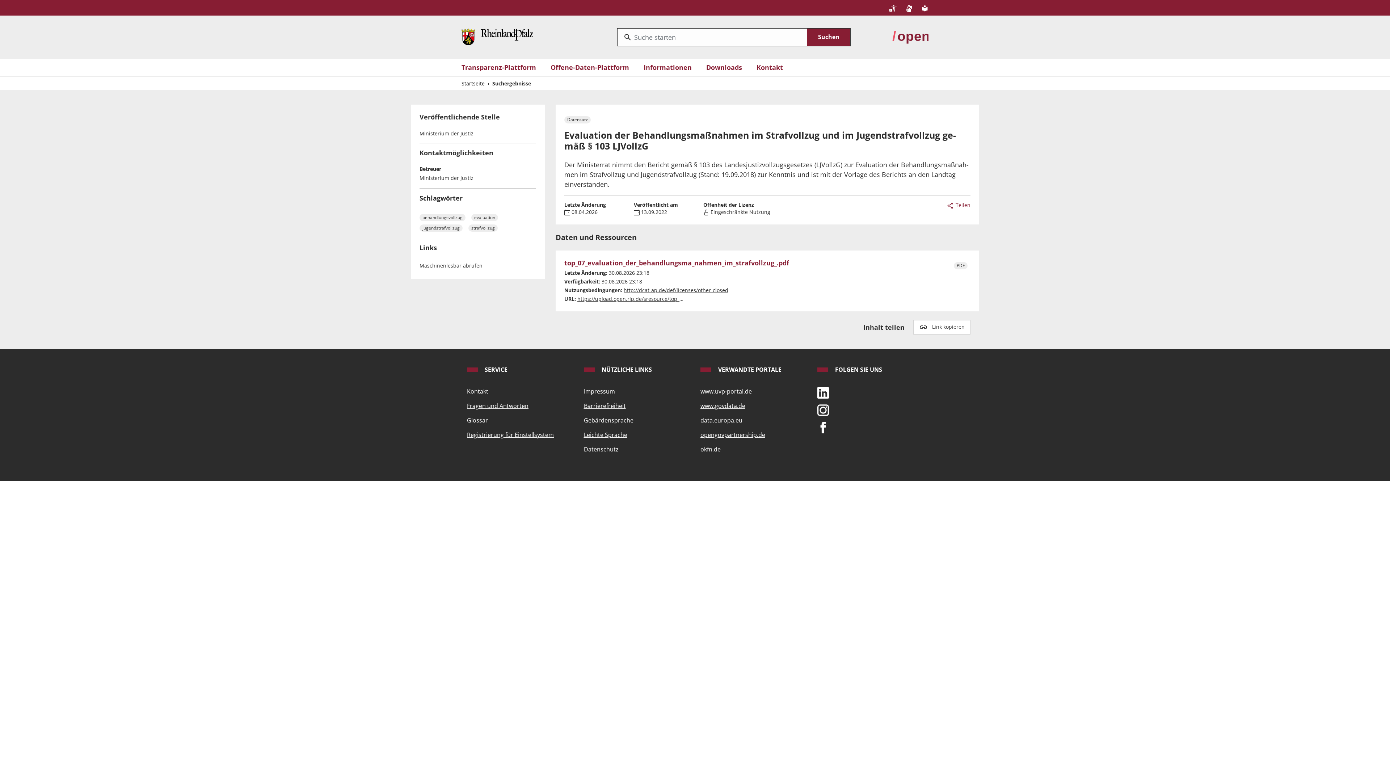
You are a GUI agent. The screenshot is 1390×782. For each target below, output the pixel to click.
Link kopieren (948, 326)
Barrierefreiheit (605, 406)
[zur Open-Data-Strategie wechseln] (910, 36)
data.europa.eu (721, 420)
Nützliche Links (626, 370)
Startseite (473, 83)
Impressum (599, 391)
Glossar (477, 420)
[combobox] (712, 37)
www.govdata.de (722, 406)
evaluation (484, 217)
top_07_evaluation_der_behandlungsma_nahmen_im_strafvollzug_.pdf (676, 263)
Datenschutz (601, 449)
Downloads (724, 67)
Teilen (962, 205)
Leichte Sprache (605, 435)
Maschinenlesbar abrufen (451, 265)
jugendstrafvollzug (441, 228)
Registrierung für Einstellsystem (510, 435)
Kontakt (770, 67)
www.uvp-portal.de (726, 391)
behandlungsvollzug (442, 217)
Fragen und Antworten (497, 406)
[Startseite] (497, 36)
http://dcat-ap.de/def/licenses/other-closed (676, 290)
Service (495, 370)
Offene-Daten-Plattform (590, 67)
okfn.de (710, 449)
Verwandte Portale (749, 370)
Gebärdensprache (608, 420)
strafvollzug (483, 228)
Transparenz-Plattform (499, 67)
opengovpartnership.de (732, 435)
